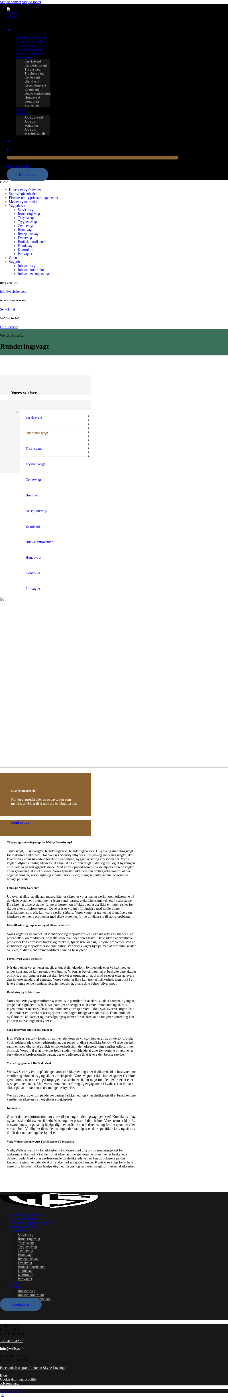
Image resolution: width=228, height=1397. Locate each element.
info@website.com (13, 291)
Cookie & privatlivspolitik (18, 1379)
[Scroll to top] (2, 1395)
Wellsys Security (11, 1391)
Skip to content (10, 2)
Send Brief (7, 309)
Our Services (9, 327)
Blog (3, 1375)
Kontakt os (20, 822)
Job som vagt (9, 1383)
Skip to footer (31, 2)
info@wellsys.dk (12, 1349)
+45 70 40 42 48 (11, 1341)
